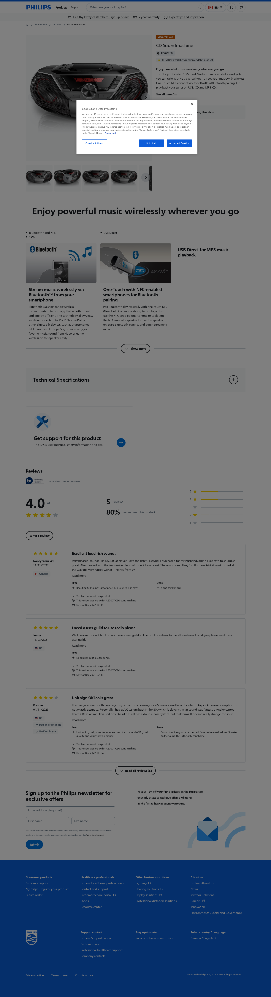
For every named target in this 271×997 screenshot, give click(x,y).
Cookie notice (111, 133)
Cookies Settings (94, 143)
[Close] (192, 104)
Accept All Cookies (179, 143)
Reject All (151, 143)
